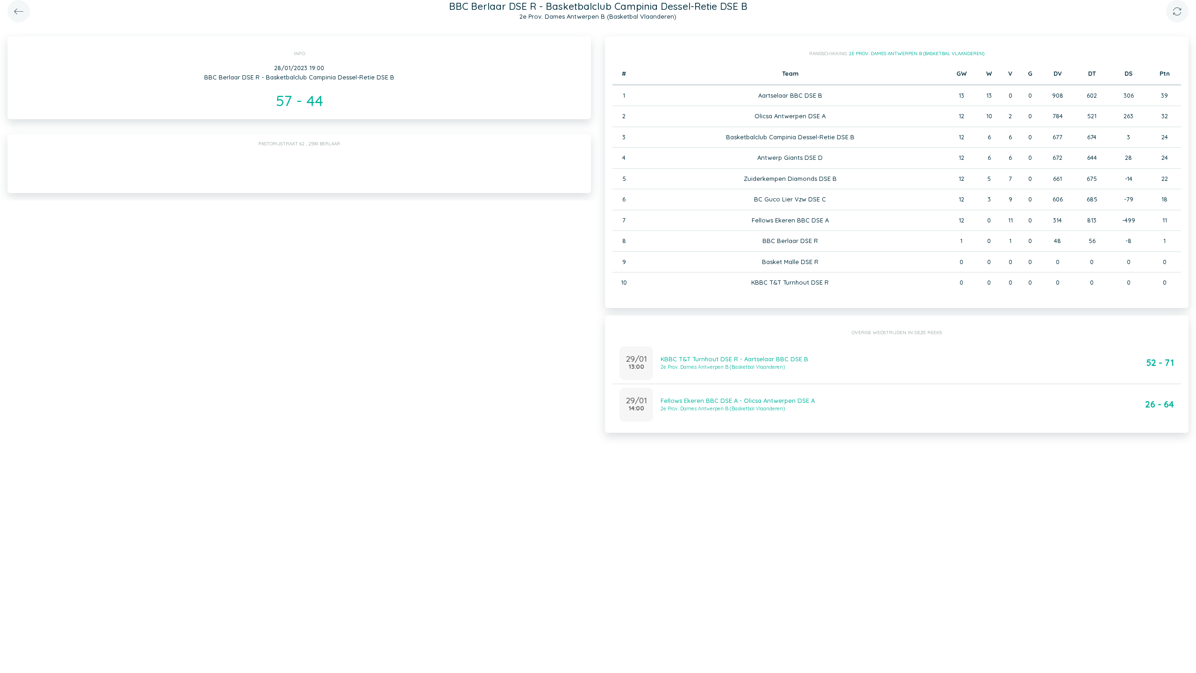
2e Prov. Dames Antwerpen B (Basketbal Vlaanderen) (916, 53)
